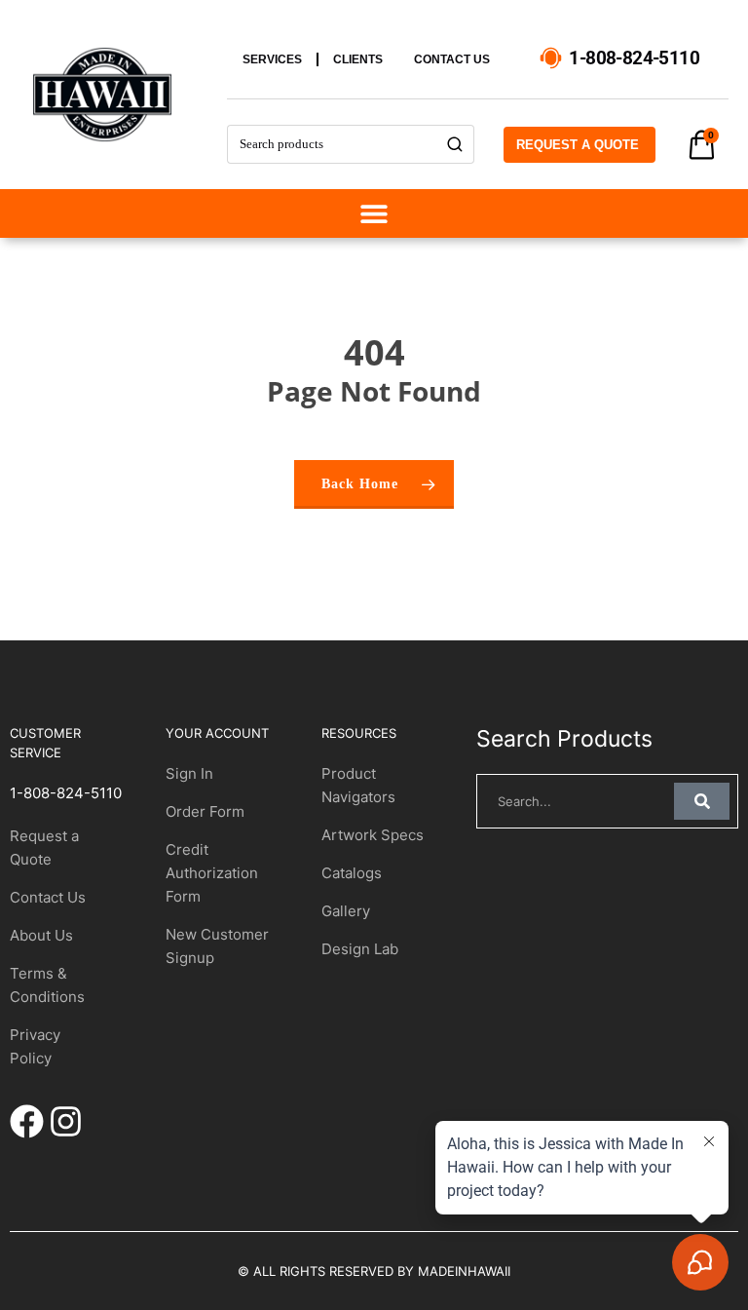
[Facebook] (27, 1121)
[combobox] (331, 144)
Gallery (345, 911)
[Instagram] (66, 1121)
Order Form (205, 811)
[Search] (455, 144)
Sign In (189, 773)
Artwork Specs (372, 835)
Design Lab (359, 949)
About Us (41, 935)
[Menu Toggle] (374, 213)
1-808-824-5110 (66, 793)
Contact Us (48, 897)
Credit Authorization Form (212, 872)
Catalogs (351, 873)
